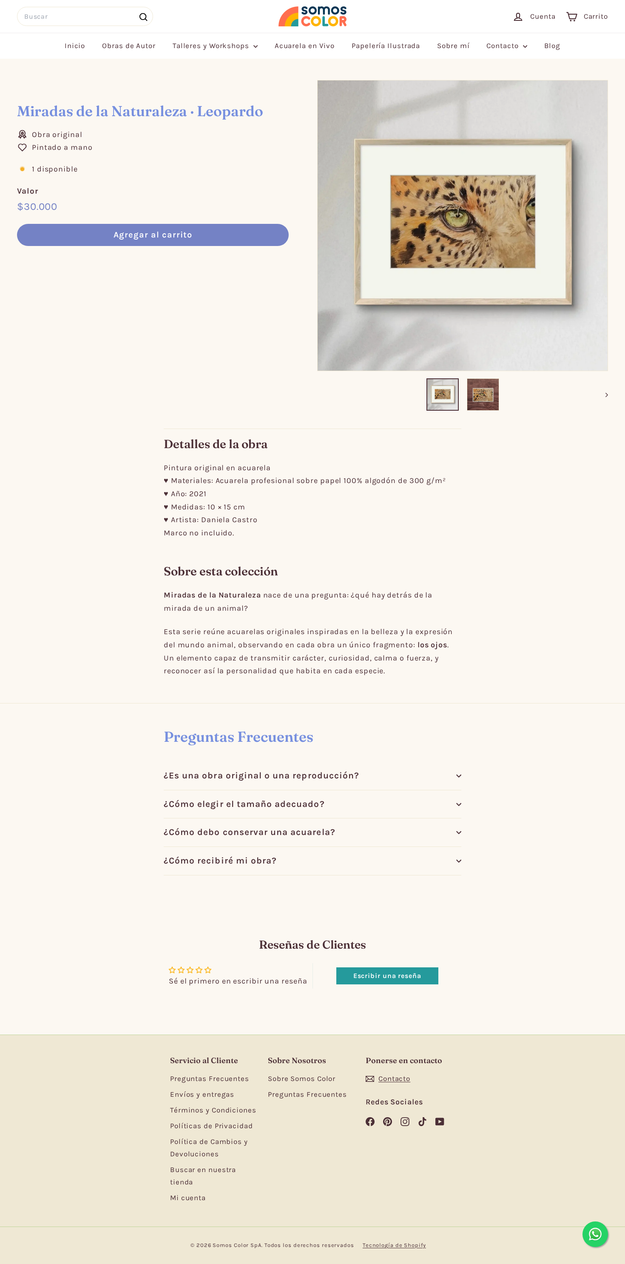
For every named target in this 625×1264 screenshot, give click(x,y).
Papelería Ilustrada (386, 45)
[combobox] (85, 16)
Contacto (503, 45)
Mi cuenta (188, 1197)
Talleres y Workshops (212, 45)
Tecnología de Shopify (394, 1245)
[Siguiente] (602, 394)
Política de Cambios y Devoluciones (209, 1147)
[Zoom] (463, 225)
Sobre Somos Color (301, 1078)
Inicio (75, 45)
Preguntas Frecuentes (209, 1078)
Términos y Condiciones (213, 1110)
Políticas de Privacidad (211, 1125)
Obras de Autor (129, 45)
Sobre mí (453, 45)
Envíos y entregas (202, 1094)
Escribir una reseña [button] (387, 976)
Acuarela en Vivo (305, 45)
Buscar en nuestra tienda (203, 1175)
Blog (552, 45)
